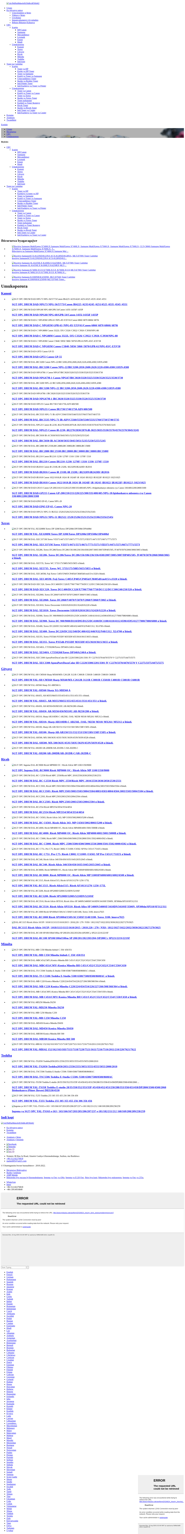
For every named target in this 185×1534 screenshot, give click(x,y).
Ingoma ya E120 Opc (75, 1177)
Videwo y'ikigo (18, 15)
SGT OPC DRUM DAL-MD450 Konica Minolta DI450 (42, 1028)
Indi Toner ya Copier (26, 110)
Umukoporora (18, 44)
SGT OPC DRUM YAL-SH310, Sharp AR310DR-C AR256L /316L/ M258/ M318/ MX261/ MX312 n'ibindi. (72, 721)
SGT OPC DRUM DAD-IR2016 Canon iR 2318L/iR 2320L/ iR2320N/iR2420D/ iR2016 (60, 472)
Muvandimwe (23, 35)
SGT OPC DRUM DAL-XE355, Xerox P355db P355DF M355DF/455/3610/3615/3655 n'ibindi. (65, 642)
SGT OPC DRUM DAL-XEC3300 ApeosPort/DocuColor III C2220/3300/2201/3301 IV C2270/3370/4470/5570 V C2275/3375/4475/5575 (88, 662)
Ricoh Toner (22, 105)
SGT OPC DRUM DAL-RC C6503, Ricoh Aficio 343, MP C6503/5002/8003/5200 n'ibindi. (62, 822)
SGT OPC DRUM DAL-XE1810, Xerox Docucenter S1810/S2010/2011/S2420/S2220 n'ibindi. (64, 610)
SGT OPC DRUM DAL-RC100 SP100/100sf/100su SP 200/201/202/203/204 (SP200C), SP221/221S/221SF (71, 938)
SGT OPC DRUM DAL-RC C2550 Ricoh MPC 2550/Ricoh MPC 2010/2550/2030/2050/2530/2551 (66, 780)
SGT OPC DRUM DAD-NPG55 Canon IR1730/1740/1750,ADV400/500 (52, 409)
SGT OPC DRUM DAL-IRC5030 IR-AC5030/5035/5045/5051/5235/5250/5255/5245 (59, 440)
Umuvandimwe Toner (26, 78)
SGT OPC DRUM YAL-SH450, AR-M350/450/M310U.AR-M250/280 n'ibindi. (55, 711)
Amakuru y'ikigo (14, 1137)
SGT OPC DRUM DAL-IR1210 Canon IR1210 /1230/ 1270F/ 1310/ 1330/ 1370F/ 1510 (60, 461)
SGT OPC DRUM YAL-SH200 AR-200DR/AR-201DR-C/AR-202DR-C (51, 753)
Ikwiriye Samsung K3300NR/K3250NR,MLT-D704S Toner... (38, 279)
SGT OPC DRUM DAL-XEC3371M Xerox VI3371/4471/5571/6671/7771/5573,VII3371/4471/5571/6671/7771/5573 (76, 544)
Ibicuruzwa (11, 132)
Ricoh (19, 54)
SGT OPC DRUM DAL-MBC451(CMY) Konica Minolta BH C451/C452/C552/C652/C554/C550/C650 (69, 965)
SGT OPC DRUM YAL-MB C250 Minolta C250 (39, 1018)
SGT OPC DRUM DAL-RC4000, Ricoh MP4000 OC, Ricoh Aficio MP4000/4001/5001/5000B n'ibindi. (69, 833)
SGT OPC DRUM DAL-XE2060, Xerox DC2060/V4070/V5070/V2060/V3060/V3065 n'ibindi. (64, 600)
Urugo (9, 8)
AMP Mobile (12, 1175)
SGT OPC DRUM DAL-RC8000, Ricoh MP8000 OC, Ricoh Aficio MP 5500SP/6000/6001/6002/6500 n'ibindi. (73, 875)
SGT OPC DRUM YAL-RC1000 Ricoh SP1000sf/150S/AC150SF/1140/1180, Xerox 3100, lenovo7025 (68, 917)
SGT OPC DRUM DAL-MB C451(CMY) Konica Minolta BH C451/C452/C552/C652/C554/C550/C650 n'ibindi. (74, 997)
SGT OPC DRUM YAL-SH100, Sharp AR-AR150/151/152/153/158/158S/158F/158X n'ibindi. (64, 732)
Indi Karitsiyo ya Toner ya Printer (31, 86)
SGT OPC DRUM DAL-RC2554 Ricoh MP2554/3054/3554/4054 (48, 812)
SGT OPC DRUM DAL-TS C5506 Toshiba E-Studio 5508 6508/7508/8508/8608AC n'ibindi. (63, 976)
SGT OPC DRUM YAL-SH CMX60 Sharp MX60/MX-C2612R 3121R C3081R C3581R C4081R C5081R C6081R (76, 679)
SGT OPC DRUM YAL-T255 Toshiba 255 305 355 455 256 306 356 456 (52, 1100)
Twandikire (11, 120)
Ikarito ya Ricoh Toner (27, 108)
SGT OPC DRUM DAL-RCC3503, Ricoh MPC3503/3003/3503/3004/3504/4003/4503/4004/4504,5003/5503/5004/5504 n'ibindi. (82, 791)
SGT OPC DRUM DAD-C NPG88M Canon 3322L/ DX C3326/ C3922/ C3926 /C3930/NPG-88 (65, 335)
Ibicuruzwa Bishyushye (17, 1170)
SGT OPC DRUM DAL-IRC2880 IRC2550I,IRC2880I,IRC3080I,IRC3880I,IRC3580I (60, 451)
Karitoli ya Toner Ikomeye (28, 103)
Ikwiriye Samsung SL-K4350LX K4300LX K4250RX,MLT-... (39, 265)
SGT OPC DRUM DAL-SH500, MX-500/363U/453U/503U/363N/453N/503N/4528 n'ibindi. (62, 742)
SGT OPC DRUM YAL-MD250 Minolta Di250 (38, 1007)
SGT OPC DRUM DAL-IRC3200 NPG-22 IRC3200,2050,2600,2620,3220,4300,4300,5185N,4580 (66, 388)
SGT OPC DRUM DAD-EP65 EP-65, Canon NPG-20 (42, 506)
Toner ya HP (22, 69)
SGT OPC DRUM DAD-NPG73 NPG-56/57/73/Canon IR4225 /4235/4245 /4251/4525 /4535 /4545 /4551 (69, 304)
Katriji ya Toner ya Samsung (29, 76)
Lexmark (21, 37)
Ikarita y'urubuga (14, 1172)
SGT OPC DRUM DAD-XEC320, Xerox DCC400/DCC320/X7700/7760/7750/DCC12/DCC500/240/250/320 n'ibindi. (77, 589)
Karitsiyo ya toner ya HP (28, 193)
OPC (9, 25)
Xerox (20, 49)
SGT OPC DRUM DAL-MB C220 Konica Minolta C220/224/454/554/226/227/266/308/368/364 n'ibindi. (70, 986)
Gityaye (20, 52)
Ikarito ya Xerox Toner (27, 98)
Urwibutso (16, 18)
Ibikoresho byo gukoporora (110, 1177)
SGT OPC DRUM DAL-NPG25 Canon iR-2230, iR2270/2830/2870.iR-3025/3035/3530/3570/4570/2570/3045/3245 (75, 430)
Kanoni (20, 47)
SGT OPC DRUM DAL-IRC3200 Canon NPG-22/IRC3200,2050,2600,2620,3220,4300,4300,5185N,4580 (70, 367)
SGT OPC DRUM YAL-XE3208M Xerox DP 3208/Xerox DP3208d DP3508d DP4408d (60, 534)
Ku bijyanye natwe (15, 10)
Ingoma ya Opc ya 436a (54, 1177)
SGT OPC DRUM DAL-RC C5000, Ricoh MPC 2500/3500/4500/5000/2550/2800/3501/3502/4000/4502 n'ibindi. (74, 843)
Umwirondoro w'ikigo (21, 13)
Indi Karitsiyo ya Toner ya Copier (31, 113)
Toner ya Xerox (24, 96)
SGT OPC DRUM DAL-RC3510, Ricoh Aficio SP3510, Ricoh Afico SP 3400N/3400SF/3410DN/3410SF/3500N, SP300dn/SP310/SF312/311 (89, 906)
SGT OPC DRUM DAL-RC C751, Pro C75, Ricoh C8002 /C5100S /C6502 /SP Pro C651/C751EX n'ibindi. (71, 854)
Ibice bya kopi (91, 1177)
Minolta (20, 57)
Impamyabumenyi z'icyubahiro (25, 20)
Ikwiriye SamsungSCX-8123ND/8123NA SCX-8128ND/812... (39, 258)
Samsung (21, 32)
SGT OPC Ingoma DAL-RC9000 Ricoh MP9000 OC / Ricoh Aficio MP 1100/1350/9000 (60, 770)
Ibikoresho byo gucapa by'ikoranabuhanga (25, 1177)
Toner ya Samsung (25, 74)
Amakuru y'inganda (15, 1139)
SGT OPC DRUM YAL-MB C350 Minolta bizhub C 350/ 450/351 (48, 955)
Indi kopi (21, 61)
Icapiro (15, 27)
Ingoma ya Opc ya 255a (133, 1177)
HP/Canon (21, 30)
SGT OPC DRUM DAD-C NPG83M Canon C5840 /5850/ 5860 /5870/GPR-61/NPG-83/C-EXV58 (66, 346)
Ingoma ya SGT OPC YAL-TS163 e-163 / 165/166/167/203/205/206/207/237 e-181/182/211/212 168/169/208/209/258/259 (78, 1111)
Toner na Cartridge (15, 64)
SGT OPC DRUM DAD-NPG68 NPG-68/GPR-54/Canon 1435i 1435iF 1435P (55, 314)
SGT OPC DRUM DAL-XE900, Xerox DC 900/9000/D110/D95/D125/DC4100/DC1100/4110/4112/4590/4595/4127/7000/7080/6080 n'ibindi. (89, 621)
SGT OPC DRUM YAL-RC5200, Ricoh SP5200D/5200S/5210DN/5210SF (53, 896)
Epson (20, 39)
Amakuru (11, 117)
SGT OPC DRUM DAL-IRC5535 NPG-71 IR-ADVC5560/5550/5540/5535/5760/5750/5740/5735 (65, 419)
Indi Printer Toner (25, 83)
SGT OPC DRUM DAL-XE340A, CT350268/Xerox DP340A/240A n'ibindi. (54, 652)
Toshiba (20, 59)
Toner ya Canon (24, 91)
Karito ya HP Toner (25, 71)
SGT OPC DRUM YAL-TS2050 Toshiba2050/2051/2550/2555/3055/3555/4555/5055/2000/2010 (64, 1066)
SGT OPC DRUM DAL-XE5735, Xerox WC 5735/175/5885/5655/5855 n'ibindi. (56, 568)
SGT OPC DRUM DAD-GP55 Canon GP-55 (37, 356)
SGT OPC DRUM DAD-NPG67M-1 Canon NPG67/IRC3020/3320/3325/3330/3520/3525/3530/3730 (67, 377)
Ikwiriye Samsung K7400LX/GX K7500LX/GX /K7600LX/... (39, 272)
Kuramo (10, 115)
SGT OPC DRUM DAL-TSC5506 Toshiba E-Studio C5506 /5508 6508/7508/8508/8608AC (62, 1076)
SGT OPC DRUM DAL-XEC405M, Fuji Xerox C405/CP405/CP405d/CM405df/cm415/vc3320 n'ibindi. (69, 579)
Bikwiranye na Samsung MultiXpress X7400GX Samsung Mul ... (40, 251)
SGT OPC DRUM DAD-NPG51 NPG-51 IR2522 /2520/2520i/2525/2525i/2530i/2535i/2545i (62, 517)
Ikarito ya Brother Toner (27, 81)
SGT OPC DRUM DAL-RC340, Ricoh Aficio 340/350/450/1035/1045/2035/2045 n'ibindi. (61, 864)
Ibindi (19, 42)
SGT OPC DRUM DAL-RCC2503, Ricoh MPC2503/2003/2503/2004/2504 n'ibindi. (58, 801)
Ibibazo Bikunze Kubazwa (23, 22)
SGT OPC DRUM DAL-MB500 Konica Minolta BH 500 (43, 1039)
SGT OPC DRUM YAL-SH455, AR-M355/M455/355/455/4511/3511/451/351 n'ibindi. (59, 700)
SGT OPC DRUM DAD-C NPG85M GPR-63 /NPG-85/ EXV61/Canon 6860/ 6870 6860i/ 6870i (65, 325)
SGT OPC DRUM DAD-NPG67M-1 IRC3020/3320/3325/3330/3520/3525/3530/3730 (59, 398)
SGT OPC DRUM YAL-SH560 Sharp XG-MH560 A (41, 690)
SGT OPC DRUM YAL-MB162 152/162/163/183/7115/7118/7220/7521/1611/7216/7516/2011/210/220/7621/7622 (74, 1049)
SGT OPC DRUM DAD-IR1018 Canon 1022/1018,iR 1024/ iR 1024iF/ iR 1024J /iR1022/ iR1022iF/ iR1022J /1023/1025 (79, 482)
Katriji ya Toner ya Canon (28, 93)
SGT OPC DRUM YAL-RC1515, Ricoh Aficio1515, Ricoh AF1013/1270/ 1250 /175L (59, 885)
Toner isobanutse (24, 100)
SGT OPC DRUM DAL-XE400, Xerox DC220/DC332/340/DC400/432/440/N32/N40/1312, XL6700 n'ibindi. (72, 631)
